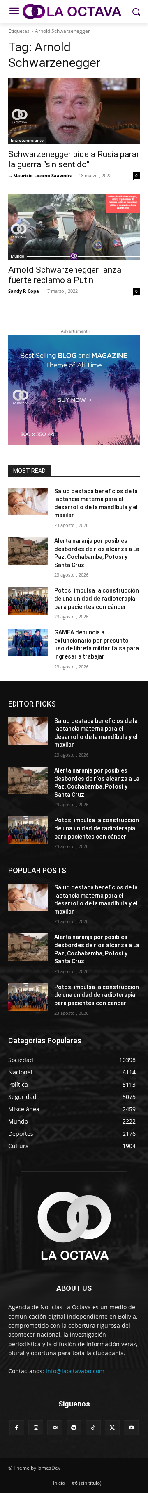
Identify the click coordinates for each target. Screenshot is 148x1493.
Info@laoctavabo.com (75, 1371)
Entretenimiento (27, 140)
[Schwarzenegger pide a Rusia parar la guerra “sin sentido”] (74, 111)
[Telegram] (74, 1427)
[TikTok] (93, 1427)
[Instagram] (35, 1427)
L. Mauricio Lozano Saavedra (40, 175)
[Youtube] (131, 1427)
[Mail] (54, 1427)
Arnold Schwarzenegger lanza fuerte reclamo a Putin (64, 275)
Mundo (17, 256)
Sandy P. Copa (23, 291)
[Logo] (74, 11)
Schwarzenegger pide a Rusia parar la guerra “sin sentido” (73, 159)
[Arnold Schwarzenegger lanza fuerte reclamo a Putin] (74, 227)
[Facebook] (16, 1427)
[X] (112, 1427)
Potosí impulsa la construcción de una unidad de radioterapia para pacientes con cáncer (96, 598)
